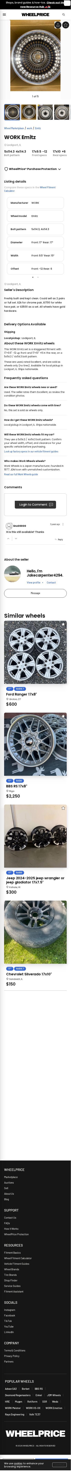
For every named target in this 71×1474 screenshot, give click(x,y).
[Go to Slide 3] (45, 112)
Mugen (18, 1401)
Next (69, 235)
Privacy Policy (11, 1355)
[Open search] (65, 15)
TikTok (8, 1320)
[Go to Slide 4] (62, 112)
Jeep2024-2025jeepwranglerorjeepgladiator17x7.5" (35, 880)
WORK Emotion (54, 1407)
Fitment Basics (12, 1252)
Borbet (25, 1388)
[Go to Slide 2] (29, 112)
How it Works (11, 1228)
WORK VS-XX (33, 1407)
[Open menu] (5, 14)
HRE (7, 1401)
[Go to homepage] (35, 14)
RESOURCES (13, 1245)
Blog (6, 1199)
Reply (60, 539)
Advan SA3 (11, 1388)
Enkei (39, 1395)
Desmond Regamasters (17, 1395)
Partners (8, 1361)
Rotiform (32, 1401)
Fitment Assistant (13, 1291)
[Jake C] (12, 574)
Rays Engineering (14, 1414)
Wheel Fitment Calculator (18, 1258)
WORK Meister (13, 1407)
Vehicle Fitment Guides (16, 1263)
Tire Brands (10, 1274)
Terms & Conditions (14, 1350)
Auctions (9, 1182)
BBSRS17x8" (16, 786)
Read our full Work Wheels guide (21, 474)
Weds (55, 1401)
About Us (9, 1193)
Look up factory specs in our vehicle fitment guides (31, 451)
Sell (6, 1188)
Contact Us (10, 1217)
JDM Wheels (54, 1395)
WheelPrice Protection (16, 1234)
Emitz (38, 128)
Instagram (9, 1309)
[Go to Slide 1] (12, 112)
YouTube (9, 1326)
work (29, 128)
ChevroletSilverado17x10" (29, 974)
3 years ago (55, 524)
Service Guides (12, 1285)
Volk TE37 (34, 1414)
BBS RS (39, 1388)
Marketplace (11, 1177)
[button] (35, 60)
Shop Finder (10, 1280)
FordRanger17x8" (21, 694)
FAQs (7, 1223)
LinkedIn (9, 1332)
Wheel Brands (11, 1269)
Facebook (9, 1315)
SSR (44, 1401)
